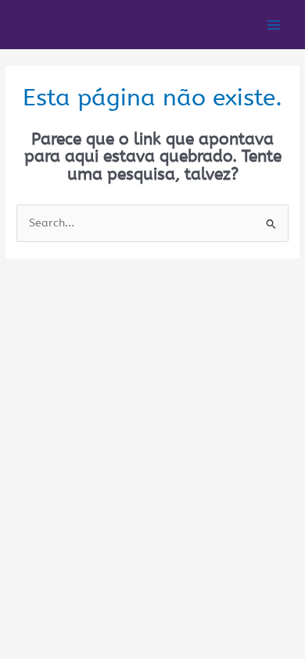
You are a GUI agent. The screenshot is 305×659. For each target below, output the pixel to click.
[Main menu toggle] (274, 25)
